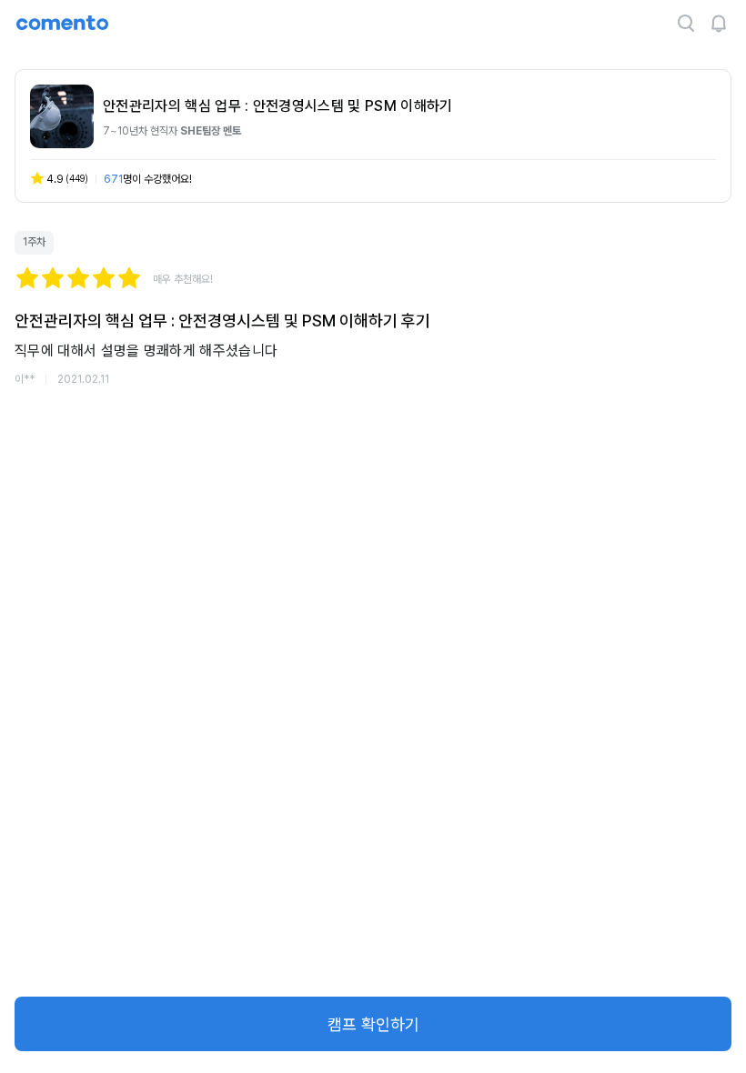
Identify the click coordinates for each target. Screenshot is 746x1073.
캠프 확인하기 (373, 1024)
